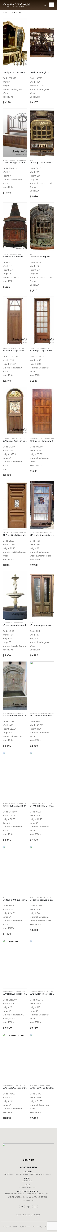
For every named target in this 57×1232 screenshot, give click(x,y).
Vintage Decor (21, 70)
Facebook (22, 1206)
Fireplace (6, 254)
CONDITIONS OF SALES (28, 1214)
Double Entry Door (36, 803)
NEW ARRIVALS (7, 70)
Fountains (6, 623)
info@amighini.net (28, 1187)
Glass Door (7, 348)
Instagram (35, 1206)
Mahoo (45, 1227)
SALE (13, 70)
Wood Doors (17, 254)
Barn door (33, 1085)
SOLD (31, 160)
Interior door (43, 533)
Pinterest (28, 1206)
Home (5, 13)
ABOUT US (28, 1160)
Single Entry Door (9, 438)
